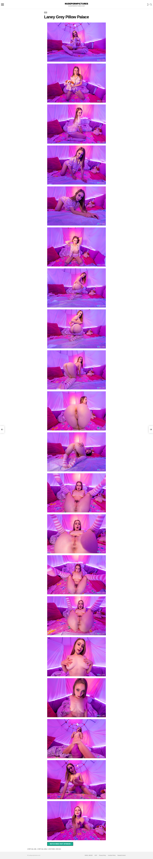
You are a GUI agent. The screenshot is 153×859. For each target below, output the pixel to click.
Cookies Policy (111, 855)
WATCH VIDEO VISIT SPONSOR (60, 844)
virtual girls (43, 849)
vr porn (52, 849)
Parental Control (121, 855)
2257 (96, 855)
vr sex (58, 849)
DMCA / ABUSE (89, 855)
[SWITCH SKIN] (148, 4)
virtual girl (32, 849)
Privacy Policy (102, 855)
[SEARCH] (151, 4)
